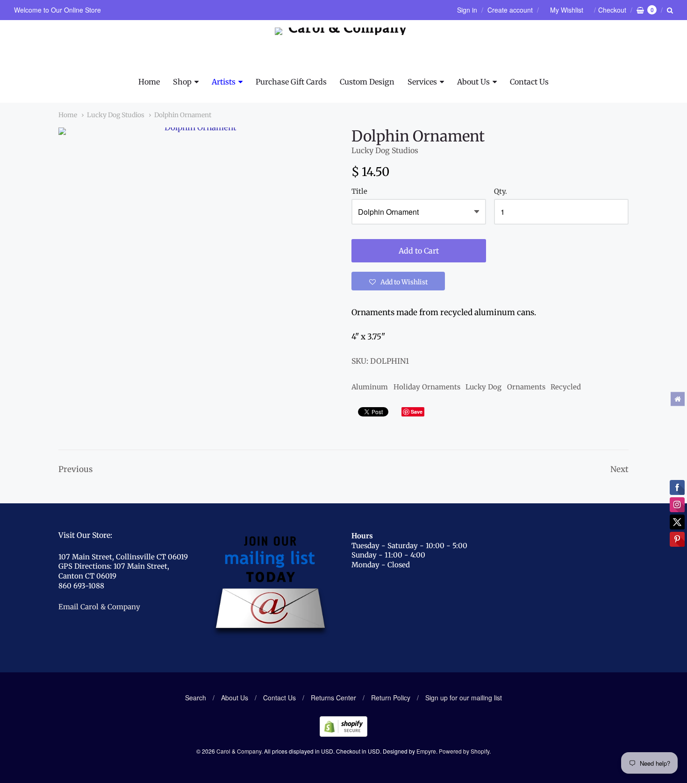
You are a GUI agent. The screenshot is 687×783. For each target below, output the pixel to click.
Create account (510, 9)
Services (422, 81)
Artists (224, 81)
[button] (398, 281)
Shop (182, 81)
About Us (473, 81)
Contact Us (529, 81)
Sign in (467, 9)
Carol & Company (238, 751)
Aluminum (369, 386)
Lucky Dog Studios (115, 115)
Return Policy (390, 697)
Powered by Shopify (464, 751)
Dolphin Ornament (182, 115)
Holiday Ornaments (427, 386)
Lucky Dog (483, 386)
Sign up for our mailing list (463, 697)
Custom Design (367, 81)
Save (416, 411)
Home (149, 81)
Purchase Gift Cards (291, 81)
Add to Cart (419, 250)
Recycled (566, 386)
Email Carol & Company (99, 606)
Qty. (500, 192)
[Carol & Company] (344, 48)
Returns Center (333, 697)
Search (195, 697)
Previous (75, 469)
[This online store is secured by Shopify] (343, 733)
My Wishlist (566, 9)
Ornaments (526, 386)
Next (619, 469)
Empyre (426, 751)
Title (359, 192)
